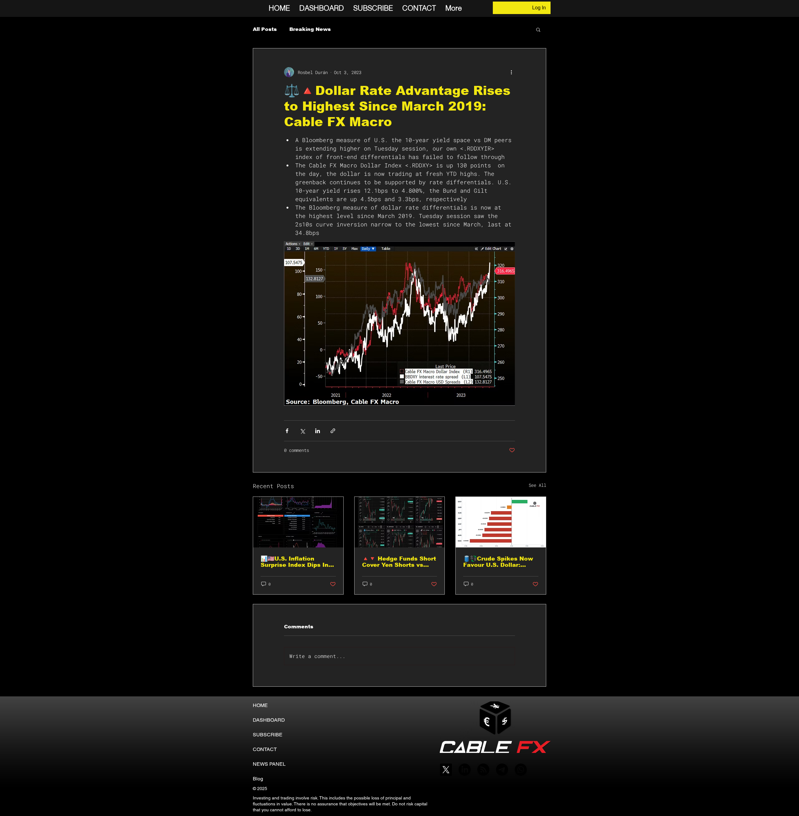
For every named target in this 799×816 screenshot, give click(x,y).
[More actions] (511, 72)
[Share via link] (333, 431)
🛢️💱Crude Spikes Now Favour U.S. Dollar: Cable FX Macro (498, 562)
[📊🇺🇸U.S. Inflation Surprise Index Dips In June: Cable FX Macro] (298, 522)
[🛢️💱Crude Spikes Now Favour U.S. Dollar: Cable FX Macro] (501, 522)
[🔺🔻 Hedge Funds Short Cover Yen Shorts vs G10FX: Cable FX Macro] (400, 522)
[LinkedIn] (464, 770)
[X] (446, 770)
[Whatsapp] (521, 770)
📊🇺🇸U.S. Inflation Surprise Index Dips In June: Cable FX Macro (294, 562)
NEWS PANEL (269, 764)
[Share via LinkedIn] (318, 431)
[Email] (502, 770)
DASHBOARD (269, 720)
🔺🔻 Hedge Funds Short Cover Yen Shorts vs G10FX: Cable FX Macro (399, 562)
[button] (538, 29)
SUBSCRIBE (267, 735)
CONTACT (265, 749)
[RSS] (483, 770)
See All (537, 485)
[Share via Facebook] (287, 431)
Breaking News (310, 29)
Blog (258, 779)
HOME (260, 705)
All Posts (265, 29)
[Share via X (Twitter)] (302, 431)
